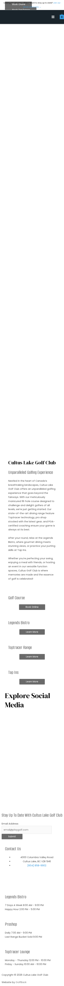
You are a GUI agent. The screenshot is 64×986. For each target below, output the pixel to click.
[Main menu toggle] (53, 17)
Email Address (10, 823)
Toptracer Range (20, 647)
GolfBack (21, 982)
